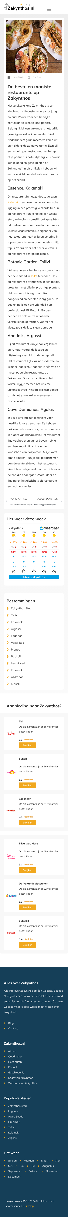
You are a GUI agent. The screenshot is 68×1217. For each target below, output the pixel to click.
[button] (49, 9)
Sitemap (29, 1206)
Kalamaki (13, 202)
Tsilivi (34, 276)
